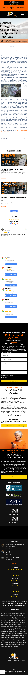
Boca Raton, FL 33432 (9, 261)
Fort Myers (7, 278)
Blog (24, 663)
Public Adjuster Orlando (20, 642)
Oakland (25, 640)
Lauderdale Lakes (21, 631)
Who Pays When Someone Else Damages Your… (14, 551)
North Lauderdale (5, 640)
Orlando (7, 299)
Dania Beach (22, 620)
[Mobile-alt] (11, 570)
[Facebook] (14, 570)
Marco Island (14, 635)
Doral (2, 624)
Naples (7, 639)
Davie (2, 622)
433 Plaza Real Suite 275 (9, 260)
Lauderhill (3, 633)
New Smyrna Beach (14, 639)
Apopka (19, 613)
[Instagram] (16, 570)
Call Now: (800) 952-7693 (14, 344)
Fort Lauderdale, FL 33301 (9, 272)
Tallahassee (8, 310)
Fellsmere (20, 624)
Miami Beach (4, 637)
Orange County (11, 642)
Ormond (2, 644)
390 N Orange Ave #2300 (9, 302)
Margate (19, 635)
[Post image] (2, 545)
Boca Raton (7, 257)
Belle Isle (13, 615)
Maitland (25, 633)
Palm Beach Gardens (19, 644)
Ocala (2, 642)
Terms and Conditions (16, 672)
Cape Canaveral (19, 619)
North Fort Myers (23, 639)
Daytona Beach (7, 622)
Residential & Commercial (14, 340)
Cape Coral (13, 619)
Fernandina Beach (13, 624)
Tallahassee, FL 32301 (9, 314)
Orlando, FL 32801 (8, 304)
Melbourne (23, 635)
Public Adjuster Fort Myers (20, 626)
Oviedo (6, 644)
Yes (3, 377)
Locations (9, 660)
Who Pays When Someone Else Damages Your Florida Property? (13, 198)
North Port (20, 640)
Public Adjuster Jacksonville (15, 629)
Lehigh (12, 633)
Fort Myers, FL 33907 (8, 282)
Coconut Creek (8, 620)
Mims (22, 637)
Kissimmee (3, 631)
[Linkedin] (21, 570)
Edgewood (6, 624)
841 (5, 291)
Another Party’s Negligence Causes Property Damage (12, 170)
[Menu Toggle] (22, 15)
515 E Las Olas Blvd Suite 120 (10, 270)
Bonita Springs (19, 617)
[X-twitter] (19, 570)
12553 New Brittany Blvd (9, 281)
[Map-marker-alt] (9, 570)
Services (23, 660)
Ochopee (6, 642)
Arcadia (23, 613)
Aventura (3, 615)
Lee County (8, 633)
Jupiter (24, 629)
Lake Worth (14, 631)
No (6, 377)
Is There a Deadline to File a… (13, 557)
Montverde (3, 639)
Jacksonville (8, 288)
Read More (3, 178)
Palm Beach (11, 644)
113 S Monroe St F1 (8, 313)
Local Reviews (16, 660)
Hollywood (6, 629)
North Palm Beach (13, 640)
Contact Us (18, 663)
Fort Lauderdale (8, 267)
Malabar (2, 635)
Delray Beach (22, 622)
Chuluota (3, 620)
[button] (11, 50)
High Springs (17, 628)
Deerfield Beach (14, 622)
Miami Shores (18, 637)
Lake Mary (8, 631)
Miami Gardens (10, 637)
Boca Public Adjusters (10, 617)
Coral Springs (15, 620)
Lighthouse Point (19, 633)
